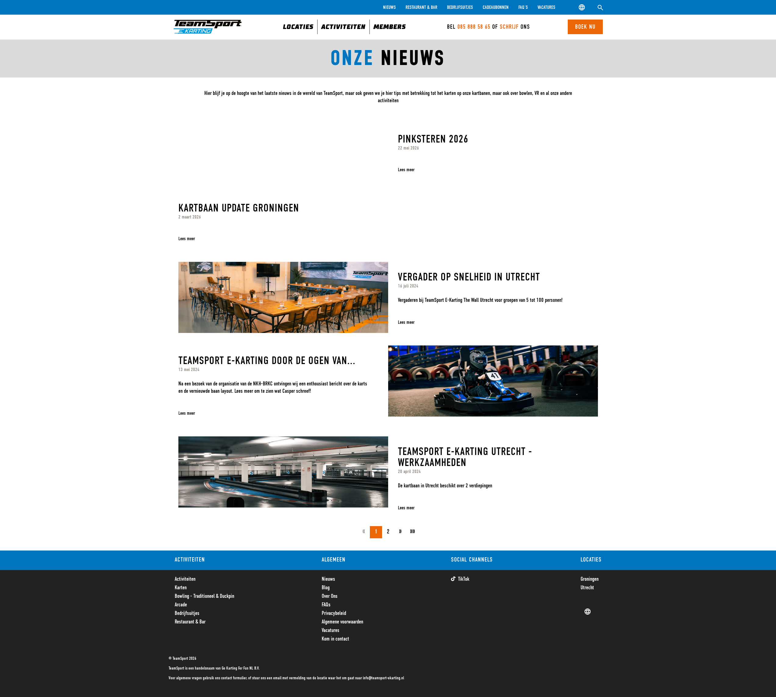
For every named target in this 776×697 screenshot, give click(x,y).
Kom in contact (335, 639)
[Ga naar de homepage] (207, 27)
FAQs (326, 605)
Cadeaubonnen (496, 7)
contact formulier (233, 678)
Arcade (181, 605)
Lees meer (406, 169)
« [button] (364, 532)
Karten (181, 587)
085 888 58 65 (473, 27)
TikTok (463, 579)
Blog (326, 587)
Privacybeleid (334, 613)
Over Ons (330, 596)
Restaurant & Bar (421, 7)
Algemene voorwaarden (342, 622)
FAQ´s (523, 7)
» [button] (400, 532)
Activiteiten (185, 579)
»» (412, 532)
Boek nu (585, 27)
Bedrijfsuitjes (460, 7)
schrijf (510, 27)
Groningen (590, 579)
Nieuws (389, 7)
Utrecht (587, 587)
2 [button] (388, 532)
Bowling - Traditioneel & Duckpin (204, 596)
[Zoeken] (600, 7)
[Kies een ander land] (582, 7)
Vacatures (546, 7)
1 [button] (376, 532)
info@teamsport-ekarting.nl (383, 678)
